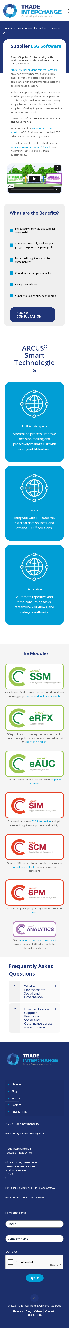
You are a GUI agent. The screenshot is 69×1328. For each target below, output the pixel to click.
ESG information (41, 821)
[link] (34, 676)
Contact (16, 1105)
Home (8, 28)
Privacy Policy (19, 1111)
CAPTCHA (11, 1251)
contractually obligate (23, 867)
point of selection (36, 742)
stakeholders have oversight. (44, 696)
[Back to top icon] (34, 1298)
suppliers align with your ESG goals (31, 147)
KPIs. (34, 912)
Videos (16, 1098)
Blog (14, 1091)
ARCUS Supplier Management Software (34, 69)
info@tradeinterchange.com (29, 1133)
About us (17, 1084)
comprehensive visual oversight (37, 940)
